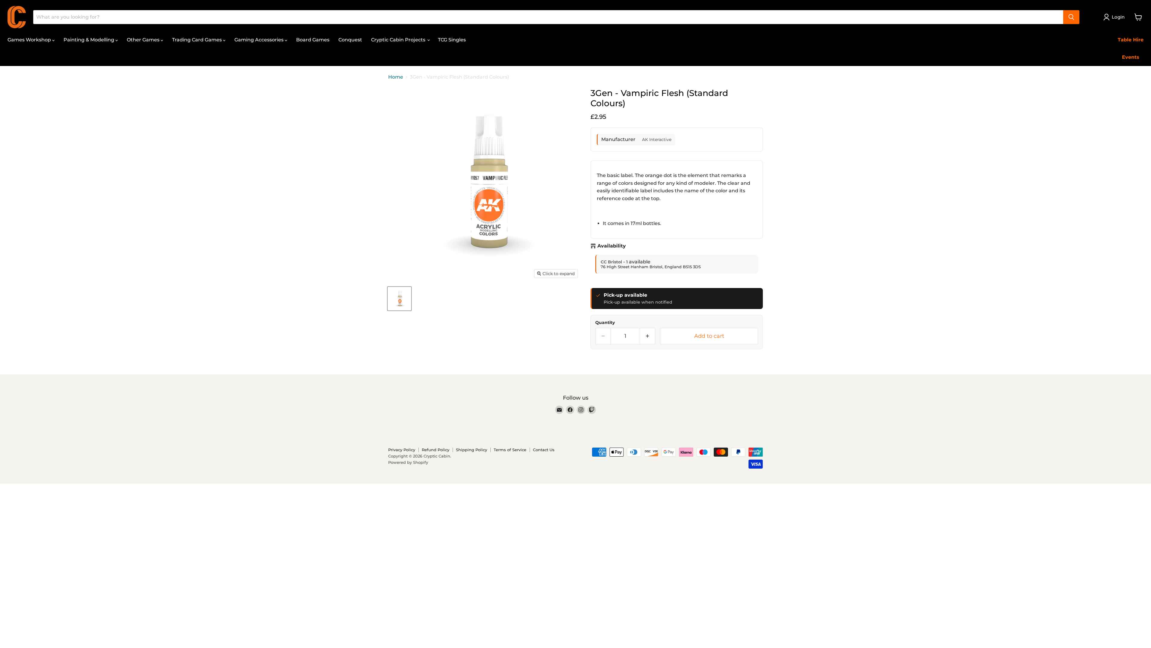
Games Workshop (29, 40)
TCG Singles (452, 40)
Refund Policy (435, 449)
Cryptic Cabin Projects (399, 40)
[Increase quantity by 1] (647, 336)
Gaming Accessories (259, 40)
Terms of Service (510, 449)
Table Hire (1131, 40)
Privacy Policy (401, 449)
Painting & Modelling (89, 40)
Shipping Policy (471, 449)
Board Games (312, 40)
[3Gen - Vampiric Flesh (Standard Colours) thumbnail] (399, 298)
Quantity (605, 322)
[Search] (1071, 17)
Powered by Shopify (408, 462)
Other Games (144, 40)
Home (395, 77)
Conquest (350, 40)
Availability (611, 246)
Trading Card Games (197, 40)
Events (1130, 57)
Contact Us (544, 449)
